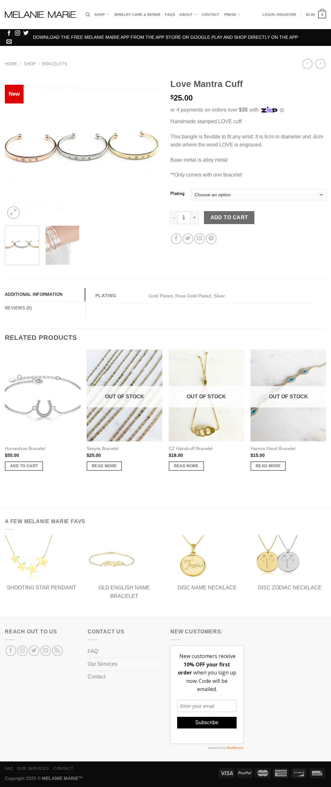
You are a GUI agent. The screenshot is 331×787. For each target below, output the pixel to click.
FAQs (170, 14)
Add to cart (229, 217)
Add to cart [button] (24, 466)
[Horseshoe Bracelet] (42, 395)
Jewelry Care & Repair (137, 14)
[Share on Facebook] (176, 238)
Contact (211, 14)
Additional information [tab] (34, 294)
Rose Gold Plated (193, 295)
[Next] (149, 147)
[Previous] (16, 147)
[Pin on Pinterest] (211, 238)
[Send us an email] (9, 42)
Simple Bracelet (103, 448)
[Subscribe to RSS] (57, 650)
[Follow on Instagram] (17, 33)
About (186, 14)
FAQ (93, 651)
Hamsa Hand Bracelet (273, 448)
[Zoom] (13, 212)
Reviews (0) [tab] (18, 308)
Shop (99, 14)
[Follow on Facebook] (9, 33)
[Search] (88, 14)
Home (11, 63)
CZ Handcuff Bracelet (191, 448)
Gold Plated (161, 295)
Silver (219, 295)
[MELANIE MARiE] (40, 14)
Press (230, 14)
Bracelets (54, 63)
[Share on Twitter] (188, 238)
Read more (104, 466)
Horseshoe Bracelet (25, 448)
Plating (177, 193)
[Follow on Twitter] (25, 33)
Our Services (102, 664)
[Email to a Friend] (199, 238)
